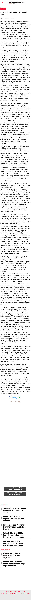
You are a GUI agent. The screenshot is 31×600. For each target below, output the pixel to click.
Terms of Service (13, 593)
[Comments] (19, 397)
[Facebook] (11, 397)
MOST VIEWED (3, 505)
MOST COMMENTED (5, 550)
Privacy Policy (21, 593)
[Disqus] (15, 424)
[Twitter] (15, 397)
